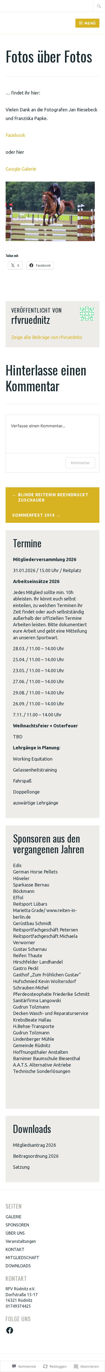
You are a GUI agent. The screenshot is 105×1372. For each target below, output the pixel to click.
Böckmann (23, 891)
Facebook (15, 135)
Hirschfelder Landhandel (38, 961)
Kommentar (80, 462)
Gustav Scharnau (30, 949)
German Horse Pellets (35, 871)
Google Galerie (21, 168)
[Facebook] (10, 1330)
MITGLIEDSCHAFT (22, 1257)
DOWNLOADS (18, 1265)
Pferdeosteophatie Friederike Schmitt (51, 994)
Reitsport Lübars (30, 903)
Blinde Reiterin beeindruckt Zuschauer (53, 497)
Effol (18, 897)
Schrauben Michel (31, 987)
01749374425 (18, 1306)
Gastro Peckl (25, 968)
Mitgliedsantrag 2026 (34, 1145)
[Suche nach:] (99, 6)
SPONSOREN (17, 1225)
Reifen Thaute (27, 955)
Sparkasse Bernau (31, 884)
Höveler (21, 878)
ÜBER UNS (15, 1233)
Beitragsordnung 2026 (36, 1155)
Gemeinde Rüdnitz (31, 1045)
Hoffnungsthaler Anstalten (40, 1052)
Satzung (21, 1166)
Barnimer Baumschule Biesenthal (46, 1058)
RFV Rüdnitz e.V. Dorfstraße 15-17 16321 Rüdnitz (22, 1294)
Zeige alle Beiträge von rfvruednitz (46, 337)
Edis (17, 865)
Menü (90, 23)
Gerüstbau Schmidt (32, 923)
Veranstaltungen (21, 1241)
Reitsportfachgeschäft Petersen (45, 929)
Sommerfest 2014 (33, 515)
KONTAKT (15, 1249)
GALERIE (13, 1216)
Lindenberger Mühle (33, 1039)
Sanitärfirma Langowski (37, 1000)
